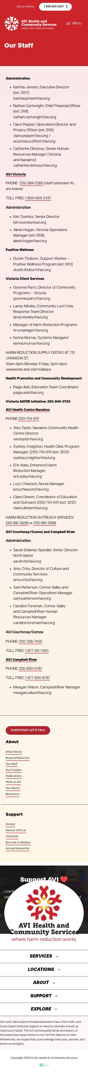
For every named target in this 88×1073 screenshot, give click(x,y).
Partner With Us (16, 830)
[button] (44, 956)
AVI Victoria (16, 174)
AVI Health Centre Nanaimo (28, 410)
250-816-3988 (45, 523)
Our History (13, 788)
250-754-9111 (28, 419)
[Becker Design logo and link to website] (44, 1065)
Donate (10, 824)
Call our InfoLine (25, 6)
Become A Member (18, 842)
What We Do (14, 752)
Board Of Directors (17, 758)
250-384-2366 (31, 183)
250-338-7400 (30, 642)
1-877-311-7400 (37, 651)
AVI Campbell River (21, 660)
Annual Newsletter (18, 848)
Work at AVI (13, 782)
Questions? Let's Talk (28, 730)
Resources (12, 794)
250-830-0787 (30, 669)
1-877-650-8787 (37, 678)
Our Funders (14, 770)
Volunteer (12, 836)
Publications (13, 776)
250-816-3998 (17, 523)
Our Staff (11, 764)
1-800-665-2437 (54, 6)
